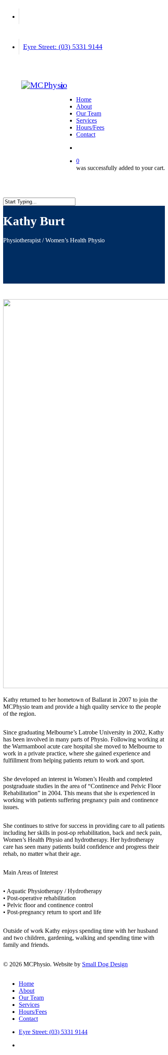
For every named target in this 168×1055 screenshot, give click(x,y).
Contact (28, 1018)
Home (26, 983)
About (26, 990)
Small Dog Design (105, 964)
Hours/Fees (33, 1011)
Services (29, 1004)
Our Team (31, 997)
